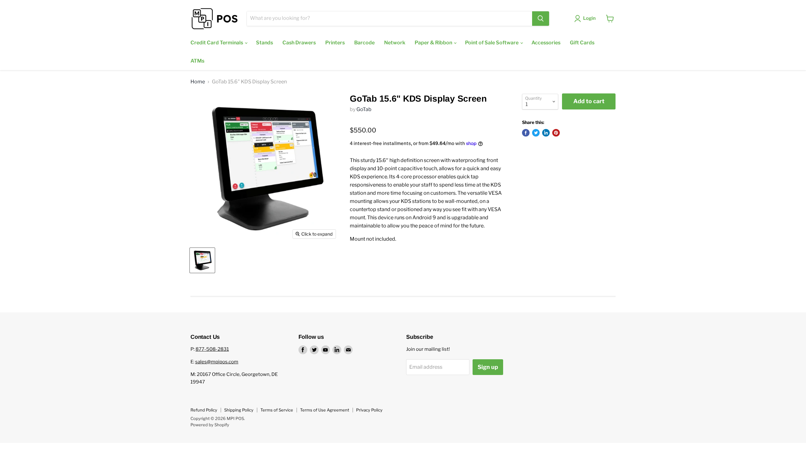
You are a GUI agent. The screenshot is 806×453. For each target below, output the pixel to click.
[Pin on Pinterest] (556, 133)
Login (589, 18)
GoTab (364, 109)
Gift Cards (582, 43)
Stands (264, 43)
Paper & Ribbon (434, 43)
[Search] (540, 18)
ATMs (197, 61)
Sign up (488, 367)
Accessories (545, 43)
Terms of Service (276, 409)
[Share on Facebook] (526, 133)
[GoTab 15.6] (202, 260)
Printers (335, 43)
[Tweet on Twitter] (536, 133)
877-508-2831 (212, 349)
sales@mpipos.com (216, 362)
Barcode (364, 43)
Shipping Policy (238, 409)
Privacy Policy (369, 409)
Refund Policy (203, 409)
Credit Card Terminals (217, 43)
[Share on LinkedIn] (546, 133)
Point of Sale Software (492, 43)
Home (197, 82)
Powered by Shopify (209, 424)
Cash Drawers (299, 43)
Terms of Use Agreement (324, 409)
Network (394, 43)
